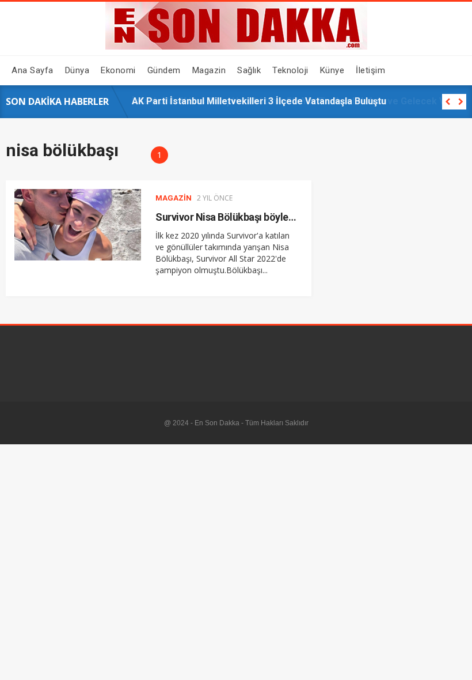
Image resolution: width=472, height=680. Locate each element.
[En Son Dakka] (236, 46)
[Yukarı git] (451, 659)
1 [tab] (159, 154)
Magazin (173, 198)
